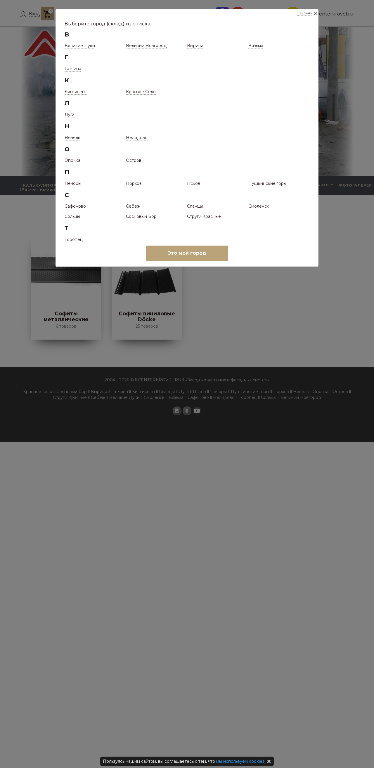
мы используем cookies (240, 761)
